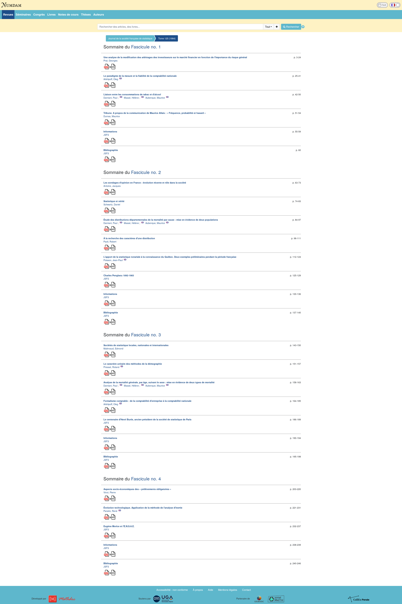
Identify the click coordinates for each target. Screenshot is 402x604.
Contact (246, 590)
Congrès (39, 14)
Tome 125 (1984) (167, 38)
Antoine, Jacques (112, 185)
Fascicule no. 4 (146, 478)
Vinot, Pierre (109, 492)
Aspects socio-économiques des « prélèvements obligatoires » (137, 489)
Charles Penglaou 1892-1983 (118, 275)
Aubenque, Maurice (155, 97)
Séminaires (23, 14)
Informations (110, 131)
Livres (51, 14)
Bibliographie (110, 150)
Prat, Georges (110, 60)
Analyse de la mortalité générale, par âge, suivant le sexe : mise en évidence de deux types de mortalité (159, 382)
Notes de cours (68, 14)
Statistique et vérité (113, 201)
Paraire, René (110, 510)
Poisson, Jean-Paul (113, 260)
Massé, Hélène (131, 97)
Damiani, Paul (110, 97)
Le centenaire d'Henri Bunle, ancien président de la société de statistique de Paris (147, 419)
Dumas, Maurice (111, 116)
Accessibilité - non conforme (172, 590)
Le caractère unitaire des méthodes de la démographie (132, 363)
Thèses (86, 14)
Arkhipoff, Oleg (110, 79)
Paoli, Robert (109, 241)
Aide (210, 590)
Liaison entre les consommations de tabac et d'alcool (132, 94)
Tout (267, 26)
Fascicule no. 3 (146, 334)
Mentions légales (227, 590)
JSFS (106, 134)
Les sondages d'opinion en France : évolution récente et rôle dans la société (144, 182)
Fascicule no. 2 (146, 172)
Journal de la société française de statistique (130, 38)
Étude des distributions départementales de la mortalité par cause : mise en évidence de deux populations (160, 219)
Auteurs (98, 14)
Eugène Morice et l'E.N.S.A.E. (118, 526)
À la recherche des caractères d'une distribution (129, 238)
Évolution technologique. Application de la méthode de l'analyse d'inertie (142, 507)
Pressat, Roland (111, 367)
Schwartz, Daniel (111, 204)
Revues (8, 14)
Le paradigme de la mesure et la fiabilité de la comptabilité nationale (140, 75)
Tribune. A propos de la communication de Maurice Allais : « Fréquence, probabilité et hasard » (154, 112)
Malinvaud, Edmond (113, 348)
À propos (198, 590)
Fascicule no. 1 (146, 46)
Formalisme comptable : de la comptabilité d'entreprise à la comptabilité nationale (147, 400)
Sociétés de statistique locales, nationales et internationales (135, 345)
